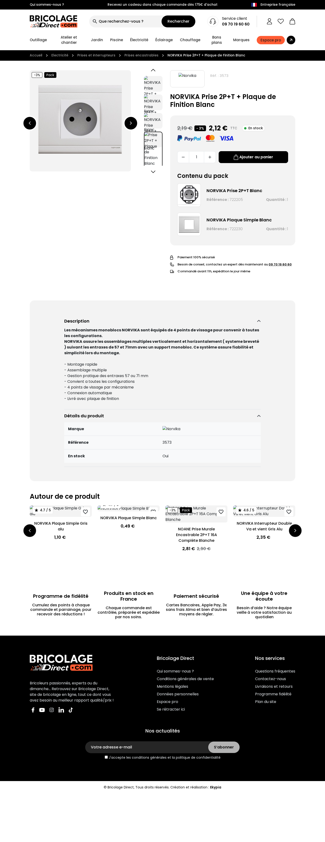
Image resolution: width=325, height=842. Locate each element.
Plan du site (265, 701)
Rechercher (178, 21)
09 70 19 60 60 (236, 24)
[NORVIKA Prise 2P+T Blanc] (189, 195)
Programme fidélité (273, 694)
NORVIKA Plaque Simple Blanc (239, 220)
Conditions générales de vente (185, 679)
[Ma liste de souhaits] (281, 21)
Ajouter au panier (256, 157)
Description (76, 321)
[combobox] (125, 21)
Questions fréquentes (275, 671)
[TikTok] (71, 709)
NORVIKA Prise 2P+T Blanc (234, 191)
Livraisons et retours (274, 686)
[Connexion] (269, 21)
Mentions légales (172, 686)
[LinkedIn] (61, 709)
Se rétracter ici (171, 709)
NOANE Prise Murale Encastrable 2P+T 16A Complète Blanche (196, 534)
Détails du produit (84, 416)
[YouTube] (42, 709)
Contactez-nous (270, 679)
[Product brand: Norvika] (187, 78)
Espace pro (167, 701)
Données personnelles (178, 694)
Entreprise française (278, 4)
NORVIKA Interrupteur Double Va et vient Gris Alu (264, 526)
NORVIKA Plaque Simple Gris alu (61, 526)
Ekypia (215, 787)
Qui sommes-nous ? (47, 4)
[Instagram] (52, 709)
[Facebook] (33, 709)
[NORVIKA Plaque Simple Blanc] (189, 224)
